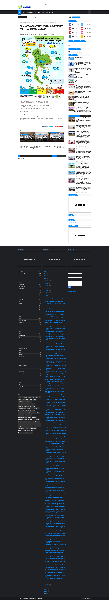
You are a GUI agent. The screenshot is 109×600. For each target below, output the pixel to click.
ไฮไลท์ (20, 278)
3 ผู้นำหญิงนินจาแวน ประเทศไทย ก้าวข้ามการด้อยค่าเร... (55, 513)
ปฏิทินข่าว (48, 12)
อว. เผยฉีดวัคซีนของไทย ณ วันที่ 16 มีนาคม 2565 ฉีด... (55, 412)
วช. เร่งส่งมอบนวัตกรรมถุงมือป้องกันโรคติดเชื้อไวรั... (55, 381)
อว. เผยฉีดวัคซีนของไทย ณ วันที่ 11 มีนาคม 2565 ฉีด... (55, 481)
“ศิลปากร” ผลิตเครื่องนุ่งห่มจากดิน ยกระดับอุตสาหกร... (55, 511)
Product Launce (22, 378)
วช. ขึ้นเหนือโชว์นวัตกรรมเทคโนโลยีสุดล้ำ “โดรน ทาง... (54, 299)
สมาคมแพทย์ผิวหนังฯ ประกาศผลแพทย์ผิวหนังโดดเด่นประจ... (55, 403)
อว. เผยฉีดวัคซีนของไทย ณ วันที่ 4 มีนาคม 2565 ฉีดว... (55, 548)
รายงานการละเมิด (72, 291)
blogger (54, 155)
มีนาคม (46, 295)
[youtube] (86, 1)
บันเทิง (20, 324)
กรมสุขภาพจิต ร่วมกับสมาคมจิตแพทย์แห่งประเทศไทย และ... (55, 306)
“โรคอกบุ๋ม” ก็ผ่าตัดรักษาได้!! (50, 474)
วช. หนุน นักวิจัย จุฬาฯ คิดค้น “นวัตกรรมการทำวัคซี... (55, 405)
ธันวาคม (47, 280)
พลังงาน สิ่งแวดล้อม (21, 373)
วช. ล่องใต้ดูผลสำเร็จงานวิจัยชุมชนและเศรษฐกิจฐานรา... (55, 383)
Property (20, 333)
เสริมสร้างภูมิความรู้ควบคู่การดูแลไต (52, 547)
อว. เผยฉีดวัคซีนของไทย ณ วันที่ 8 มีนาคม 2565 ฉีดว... (55, 509)
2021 (45, 588)
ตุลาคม (46, 283)
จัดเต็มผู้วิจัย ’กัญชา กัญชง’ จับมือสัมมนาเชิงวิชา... (54, 322)
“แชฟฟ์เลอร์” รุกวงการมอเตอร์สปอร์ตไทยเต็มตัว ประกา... (55, 501)
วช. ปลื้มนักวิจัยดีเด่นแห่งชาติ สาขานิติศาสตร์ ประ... (55, 379)
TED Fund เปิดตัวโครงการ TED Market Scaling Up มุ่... (55, 524)
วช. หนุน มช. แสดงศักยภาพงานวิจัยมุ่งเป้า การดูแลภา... (55, 301)
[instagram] (87, 1)
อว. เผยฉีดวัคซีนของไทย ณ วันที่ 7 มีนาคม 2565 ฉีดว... (55, 522)
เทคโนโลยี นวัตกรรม (22, 358)
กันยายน (47, 285)
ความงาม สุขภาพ (21, 299)
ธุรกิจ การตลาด (21, 282)
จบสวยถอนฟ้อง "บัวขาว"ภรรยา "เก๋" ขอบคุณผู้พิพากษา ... (55, 341)
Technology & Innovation (24, 348)
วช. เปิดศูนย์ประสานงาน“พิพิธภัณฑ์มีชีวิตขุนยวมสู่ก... (55, 520)
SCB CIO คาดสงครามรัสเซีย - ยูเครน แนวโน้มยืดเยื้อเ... (55, 434)
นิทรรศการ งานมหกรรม (22, 320)
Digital (20, 329)
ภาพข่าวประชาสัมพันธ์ (39, 12)
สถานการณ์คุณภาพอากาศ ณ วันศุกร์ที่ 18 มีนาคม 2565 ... (55, 400)
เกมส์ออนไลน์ (21, 386)
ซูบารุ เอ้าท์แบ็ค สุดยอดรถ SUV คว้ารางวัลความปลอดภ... (55, 536)
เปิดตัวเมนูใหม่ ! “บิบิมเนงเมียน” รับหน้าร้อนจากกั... (55, 414)
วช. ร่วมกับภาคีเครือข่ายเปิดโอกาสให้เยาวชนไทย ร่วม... (54, 386)
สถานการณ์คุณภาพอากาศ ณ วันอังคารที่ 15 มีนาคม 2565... (55, 439)
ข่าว (23, 12)
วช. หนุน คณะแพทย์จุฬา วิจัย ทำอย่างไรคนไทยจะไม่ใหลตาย (55, 339)
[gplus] (89, 1)
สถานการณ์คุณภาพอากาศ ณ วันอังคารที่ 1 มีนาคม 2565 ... (54, 581)
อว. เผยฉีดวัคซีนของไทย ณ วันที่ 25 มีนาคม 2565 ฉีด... (55, 336)
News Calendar (21, 284)
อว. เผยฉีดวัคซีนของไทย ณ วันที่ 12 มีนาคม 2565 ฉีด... (55, 464)
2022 (45, 278)
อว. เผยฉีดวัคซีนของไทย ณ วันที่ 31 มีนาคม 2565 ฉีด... (55, 297)
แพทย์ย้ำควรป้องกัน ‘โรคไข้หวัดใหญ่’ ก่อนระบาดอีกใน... (55, 369)
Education (21, 326)
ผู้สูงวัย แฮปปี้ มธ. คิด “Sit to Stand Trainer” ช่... (55, 563)
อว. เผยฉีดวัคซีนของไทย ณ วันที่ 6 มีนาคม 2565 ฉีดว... (55, 526)
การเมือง (20, 382)
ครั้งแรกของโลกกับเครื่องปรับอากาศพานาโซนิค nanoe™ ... (54, 542)
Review (20, 390)
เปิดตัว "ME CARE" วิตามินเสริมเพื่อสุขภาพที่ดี (54, 571)
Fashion (20, 363)
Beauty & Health (21, 292)
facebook (63, 155)
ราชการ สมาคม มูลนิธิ (26, 22)
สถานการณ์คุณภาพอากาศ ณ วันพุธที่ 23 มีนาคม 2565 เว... (55, 366)
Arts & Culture (21, 356)
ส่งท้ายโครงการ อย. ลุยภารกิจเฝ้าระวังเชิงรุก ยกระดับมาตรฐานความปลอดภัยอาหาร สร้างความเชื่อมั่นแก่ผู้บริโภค (84, 17)
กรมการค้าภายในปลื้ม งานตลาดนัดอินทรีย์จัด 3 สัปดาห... (55, 479)
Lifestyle (20, 354)
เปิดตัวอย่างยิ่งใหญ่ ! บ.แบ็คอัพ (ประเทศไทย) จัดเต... (55, 515)
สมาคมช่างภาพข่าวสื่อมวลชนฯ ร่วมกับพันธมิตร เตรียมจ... (55, 491)
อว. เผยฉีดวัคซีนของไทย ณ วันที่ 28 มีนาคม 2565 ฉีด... (55, 320)
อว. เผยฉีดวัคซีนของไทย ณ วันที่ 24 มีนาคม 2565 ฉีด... (55, 349)
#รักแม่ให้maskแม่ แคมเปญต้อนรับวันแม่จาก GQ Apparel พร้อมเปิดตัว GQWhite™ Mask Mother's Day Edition (82, 76)
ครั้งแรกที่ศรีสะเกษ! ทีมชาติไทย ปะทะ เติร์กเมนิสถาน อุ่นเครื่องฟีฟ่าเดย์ (82, 92)
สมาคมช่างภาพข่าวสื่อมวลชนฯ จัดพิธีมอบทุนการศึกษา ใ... (55, 394)
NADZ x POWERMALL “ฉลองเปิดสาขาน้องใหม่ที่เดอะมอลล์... (54, 392)
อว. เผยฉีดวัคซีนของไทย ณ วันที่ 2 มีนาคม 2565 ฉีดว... (55, 567)
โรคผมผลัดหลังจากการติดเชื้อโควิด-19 (52, 353)
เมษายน (46, 294)
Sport (20, 301)
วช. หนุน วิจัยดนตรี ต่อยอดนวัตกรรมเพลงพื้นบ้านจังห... (55, 334)
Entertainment (21, 322)
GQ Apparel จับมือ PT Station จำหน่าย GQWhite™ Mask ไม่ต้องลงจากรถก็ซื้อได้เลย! (82, 80)
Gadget (20, 350)
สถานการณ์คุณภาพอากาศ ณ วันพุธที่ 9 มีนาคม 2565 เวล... (55, 507)
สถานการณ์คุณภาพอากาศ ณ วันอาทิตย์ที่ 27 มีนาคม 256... (55, 329)
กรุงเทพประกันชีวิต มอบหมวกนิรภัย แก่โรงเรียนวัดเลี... (55, 550)
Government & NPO (59, 17)
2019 (45, 591)
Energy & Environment (23, 365)
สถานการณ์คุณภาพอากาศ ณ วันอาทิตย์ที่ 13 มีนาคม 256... (55, 459)
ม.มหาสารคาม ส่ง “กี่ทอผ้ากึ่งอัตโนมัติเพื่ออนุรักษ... (54, 552)
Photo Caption (21, 288)
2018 (45, 593)
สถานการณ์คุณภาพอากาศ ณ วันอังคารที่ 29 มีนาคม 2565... (55, 318)
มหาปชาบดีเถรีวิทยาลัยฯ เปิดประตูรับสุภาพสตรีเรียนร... (55, 538)
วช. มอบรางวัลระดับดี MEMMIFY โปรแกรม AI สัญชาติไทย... (55, 576)
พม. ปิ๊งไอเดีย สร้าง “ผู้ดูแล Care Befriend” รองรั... (55, 486)
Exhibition (20, 314)
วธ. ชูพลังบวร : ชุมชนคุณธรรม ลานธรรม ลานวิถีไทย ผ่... (55, 488)
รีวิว (53, 12)
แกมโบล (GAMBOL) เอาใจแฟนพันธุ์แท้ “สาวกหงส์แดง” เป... (55, 418)
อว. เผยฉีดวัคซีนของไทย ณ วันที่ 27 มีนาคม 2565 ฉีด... (55, 327)
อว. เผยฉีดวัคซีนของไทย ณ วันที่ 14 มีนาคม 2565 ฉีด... (55, 441)
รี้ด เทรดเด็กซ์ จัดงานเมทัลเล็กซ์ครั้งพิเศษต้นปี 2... (54, 503)
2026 (45, 271)
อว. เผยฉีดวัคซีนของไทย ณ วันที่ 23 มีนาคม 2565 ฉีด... (55, 361)
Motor (20, 316)
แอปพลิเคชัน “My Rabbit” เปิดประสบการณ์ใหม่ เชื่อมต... (55, 372)
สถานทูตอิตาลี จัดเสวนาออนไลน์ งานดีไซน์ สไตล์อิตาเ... (54, 374)
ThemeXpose (24, 598)
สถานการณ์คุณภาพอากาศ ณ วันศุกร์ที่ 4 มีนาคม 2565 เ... (55, 554)
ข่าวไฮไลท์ (74, 115)
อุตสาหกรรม (20, 346)
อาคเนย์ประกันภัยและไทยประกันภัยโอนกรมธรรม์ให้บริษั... (55, 579)
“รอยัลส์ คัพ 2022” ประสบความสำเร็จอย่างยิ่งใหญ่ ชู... (55, 445)
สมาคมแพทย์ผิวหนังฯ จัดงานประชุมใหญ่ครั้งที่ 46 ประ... (54, 528)
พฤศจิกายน (47, 281)
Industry (20, 331)
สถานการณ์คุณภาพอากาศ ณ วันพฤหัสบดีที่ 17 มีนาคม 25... (55, 410)
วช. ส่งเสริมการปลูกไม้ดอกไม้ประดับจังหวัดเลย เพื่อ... (55, 443)
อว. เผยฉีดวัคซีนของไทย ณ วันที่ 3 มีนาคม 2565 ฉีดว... (55, 556)
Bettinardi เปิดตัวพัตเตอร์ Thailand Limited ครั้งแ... (55, 423)
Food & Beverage (22, 335)
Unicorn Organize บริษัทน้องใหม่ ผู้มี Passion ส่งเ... (54, 573)
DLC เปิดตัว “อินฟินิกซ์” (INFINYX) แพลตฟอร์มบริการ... (54, 363)
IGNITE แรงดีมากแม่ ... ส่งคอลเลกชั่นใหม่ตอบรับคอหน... (55, 356)
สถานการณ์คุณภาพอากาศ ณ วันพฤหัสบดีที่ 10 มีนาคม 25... (55, 494)
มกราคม (47, 586)
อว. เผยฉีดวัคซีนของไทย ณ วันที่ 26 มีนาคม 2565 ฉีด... (55, 331)
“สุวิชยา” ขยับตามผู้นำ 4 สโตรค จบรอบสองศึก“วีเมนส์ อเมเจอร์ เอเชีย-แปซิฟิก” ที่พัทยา (82, 103)
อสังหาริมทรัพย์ (21, 339)
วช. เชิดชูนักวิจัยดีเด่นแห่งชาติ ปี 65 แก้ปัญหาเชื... (54, 416)
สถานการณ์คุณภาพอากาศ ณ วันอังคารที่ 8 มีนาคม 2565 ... (54, 518)
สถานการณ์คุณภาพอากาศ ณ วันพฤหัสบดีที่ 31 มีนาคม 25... (55, 304)
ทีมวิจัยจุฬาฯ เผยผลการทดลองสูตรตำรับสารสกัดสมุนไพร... (54, 450)
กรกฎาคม (47, 288)
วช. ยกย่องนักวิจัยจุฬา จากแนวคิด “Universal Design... (54, 309)
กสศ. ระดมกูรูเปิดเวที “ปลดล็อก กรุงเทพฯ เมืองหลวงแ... (55, 333)
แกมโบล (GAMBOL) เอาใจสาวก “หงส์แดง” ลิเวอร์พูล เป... (55, 359)
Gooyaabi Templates (37, 598)
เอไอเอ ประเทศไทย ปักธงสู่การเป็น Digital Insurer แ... (55, 351)
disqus (58, 155)
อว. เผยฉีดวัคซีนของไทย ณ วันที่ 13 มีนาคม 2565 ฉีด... (55, 456)
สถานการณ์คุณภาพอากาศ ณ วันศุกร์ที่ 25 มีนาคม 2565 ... (54, 344)
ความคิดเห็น (86, 115)
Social (20, 290)
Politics (20, 380)
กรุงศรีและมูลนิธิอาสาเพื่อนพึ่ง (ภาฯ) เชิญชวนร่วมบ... (55, 539)
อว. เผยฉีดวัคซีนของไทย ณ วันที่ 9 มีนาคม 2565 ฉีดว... (55, 496)
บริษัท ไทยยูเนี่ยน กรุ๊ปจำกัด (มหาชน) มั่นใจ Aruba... (55, 314)
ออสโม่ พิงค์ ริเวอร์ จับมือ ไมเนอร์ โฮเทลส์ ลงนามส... (55, 561)
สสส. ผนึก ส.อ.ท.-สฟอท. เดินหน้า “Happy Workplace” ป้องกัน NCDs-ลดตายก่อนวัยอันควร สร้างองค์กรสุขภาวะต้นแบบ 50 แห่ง (27, 17)
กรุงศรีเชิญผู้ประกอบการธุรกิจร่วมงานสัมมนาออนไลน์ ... (55, 545)
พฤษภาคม (47, 292)
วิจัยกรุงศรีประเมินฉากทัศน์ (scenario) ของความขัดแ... (55, 431)
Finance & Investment (23, 309)
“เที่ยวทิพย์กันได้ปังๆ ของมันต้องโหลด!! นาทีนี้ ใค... (55, 505)
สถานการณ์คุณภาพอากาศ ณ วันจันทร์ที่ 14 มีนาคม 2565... (54, 447)
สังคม (19, 297)
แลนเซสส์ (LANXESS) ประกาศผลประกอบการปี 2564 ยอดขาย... (55, 407)
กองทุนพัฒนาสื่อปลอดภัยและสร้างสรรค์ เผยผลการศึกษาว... (54, 312)
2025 (45, 273)
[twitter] (84, 1)
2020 (45, 589)
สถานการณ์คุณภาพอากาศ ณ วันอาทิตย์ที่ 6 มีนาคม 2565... (54, 531)
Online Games (21, 375)
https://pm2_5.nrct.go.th (25, 121)
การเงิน (20, 312)
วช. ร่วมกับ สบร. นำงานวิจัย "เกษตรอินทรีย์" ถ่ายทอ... (55, 533)
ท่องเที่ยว (20, 307)
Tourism (20, 303)
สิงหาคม (47, 287)
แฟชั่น (19, 367)
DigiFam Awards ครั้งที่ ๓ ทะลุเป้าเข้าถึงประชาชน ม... (55, 425)
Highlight (20, 275)
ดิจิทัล (19, 337)
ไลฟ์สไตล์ (20, 361)
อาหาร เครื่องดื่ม (21, 341)
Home (21, 22)
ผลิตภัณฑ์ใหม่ (30, 12)
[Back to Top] (90, 598)
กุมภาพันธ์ (47, 584)
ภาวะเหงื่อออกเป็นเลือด (78, 57)
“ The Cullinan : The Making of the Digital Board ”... (54, 324)
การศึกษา (20, 343)
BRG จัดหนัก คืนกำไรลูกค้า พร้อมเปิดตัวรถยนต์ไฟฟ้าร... (55, 377)
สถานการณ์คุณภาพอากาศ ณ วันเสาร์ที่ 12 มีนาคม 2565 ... (54, 472)
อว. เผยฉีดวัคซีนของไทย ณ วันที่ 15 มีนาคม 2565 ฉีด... (55, 420)
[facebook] (82, 1)
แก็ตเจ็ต (20, 352)
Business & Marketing (23, 280)
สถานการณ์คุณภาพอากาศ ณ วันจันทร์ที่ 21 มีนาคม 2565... (54, 389)
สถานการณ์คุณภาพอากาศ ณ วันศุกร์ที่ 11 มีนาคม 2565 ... (55, 484)
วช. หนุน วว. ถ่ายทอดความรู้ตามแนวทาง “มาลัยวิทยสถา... (55, 428)
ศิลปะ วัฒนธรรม (21, 371)
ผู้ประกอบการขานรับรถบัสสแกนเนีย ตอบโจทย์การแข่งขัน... (54, 565)
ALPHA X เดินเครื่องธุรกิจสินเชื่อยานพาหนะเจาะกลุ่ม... (55, 569)
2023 (45, 277)
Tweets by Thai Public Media (75, 222)
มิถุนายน (47, 290)
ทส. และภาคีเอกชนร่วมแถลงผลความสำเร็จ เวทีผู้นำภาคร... (55, 397)
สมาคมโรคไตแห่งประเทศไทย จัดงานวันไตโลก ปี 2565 (55, 452)
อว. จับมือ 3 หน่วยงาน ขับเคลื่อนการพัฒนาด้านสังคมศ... (55, 559)
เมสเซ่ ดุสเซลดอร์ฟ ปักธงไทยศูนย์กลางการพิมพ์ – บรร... (54, 498)
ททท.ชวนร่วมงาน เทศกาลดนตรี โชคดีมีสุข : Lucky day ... (55, 436)
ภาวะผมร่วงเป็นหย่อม (49, 316)
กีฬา (19, 305)
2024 (45, 275)
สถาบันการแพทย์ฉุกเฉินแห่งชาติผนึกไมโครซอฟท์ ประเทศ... (54, 469)
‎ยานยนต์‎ (20, 318)
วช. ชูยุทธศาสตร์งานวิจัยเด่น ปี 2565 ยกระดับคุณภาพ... (54, 466)
